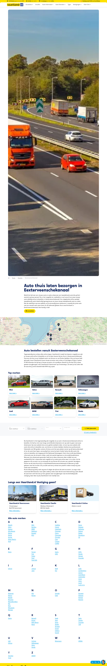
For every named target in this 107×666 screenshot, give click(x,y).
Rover (33, 624)
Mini (9, 606)
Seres (56, 622)
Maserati (11, 593)
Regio (13, 278)
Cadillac (57, 525)
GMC (56, 554)
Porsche (80, 599)
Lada (79, 568)
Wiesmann (58, 641)
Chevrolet (58, 535)
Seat (56, 620)
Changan (58, 531)
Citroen (57, 541)
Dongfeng (81, 535)
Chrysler (57, 537)
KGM (56, 568)
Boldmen (34, 531)
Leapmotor (81, 577)
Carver (57, 527)
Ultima (10, 643)
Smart (57, 628)
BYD (33, 535)
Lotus (80, 581)
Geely (57, 552)
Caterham (58, 529)
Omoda (57, 593)
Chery (57, 533)
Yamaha (10, 656)
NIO (33, 593)
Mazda (10, 597)
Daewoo (80, 527)
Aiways (10, 529)
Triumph (81, 622)
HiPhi (80, 552)
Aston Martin (12, 539)
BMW (33, 529)
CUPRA (57, 543)
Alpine (10, 535)
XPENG (80, 641)
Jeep (33, 570)
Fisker (33, 556)
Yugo (9, 658)
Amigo (10, 537)
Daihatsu (81, 529)
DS (79, 537)
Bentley (34, 527)
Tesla (80, 618)
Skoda (57, 624)
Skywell (57, 626)
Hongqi (80, 556)
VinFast (34, 641)
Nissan (34, 595)
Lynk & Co (81, 585)
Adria (9, 527)
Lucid (80, 583)
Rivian (33, 620)
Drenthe (20, 278)
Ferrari (34, 552)
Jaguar (34, 568)
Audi (9, 541)
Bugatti (34, 533)
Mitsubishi (11, 608)
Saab (56, 618)
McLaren (10, 599)
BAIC (33, 525)
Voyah (33, 647)
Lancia (80, 573)
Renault (34, 618)
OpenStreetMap (97, 344)
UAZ (9, 641)
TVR (79, 624)
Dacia (80, 525)
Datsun (80, 531)
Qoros (10, 618)
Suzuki (57, 632)
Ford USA (34, 560)
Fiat (33, 554)
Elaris (9, 552)
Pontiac (80, 597)
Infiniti (10, 568)
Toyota (80, 620)
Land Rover (81, 575)
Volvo (33, 645)
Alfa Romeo (11, 531)
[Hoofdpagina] (9, 278)
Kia (56, 570)
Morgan (10, 610)
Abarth (10, 525)
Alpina (10, 533)
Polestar (80, 595)
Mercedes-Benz (13, 601)
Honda (80, 554)
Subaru (57, 630)
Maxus (10, 595)
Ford (33, 558)
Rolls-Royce (35, 622)
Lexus (80, 579)
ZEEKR (33, 656)
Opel (56, 595)
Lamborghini (82, 570)
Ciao (56, 539)
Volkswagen (35, 643)
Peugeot (80, 593)
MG (9, 604)
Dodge (80, 533)
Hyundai (81, 558)
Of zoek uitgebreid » (90, 432)
